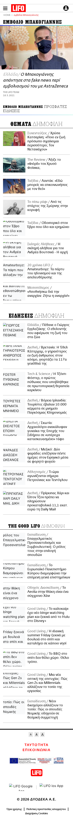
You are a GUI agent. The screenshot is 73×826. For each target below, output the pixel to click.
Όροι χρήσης (14, 809)
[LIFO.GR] (18, 9)
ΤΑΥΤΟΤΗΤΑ (36, 745)
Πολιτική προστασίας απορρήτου (46, 809)
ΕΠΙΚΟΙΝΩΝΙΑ (36, 750)
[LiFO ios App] (52, 787)
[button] (5, 8)
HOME (6, 15)
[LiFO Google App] (21, 787)
